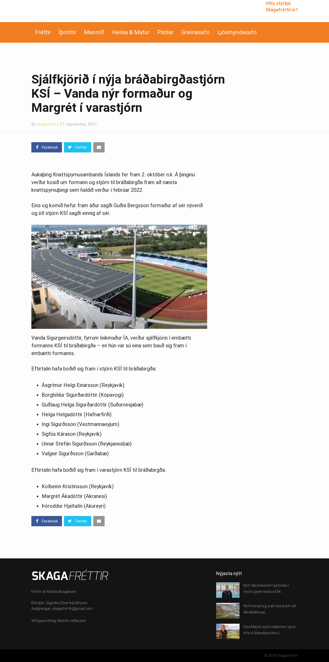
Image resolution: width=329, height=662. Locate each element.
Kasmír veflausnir (72, 621)
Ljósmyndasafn (237, 32)
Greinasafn (195, 32)
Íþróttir (67, 32)
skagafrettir (48, 124)
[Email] (99, 147)
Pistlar (165, 32)
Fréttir (43, 32)
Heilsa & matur (131, 32)
